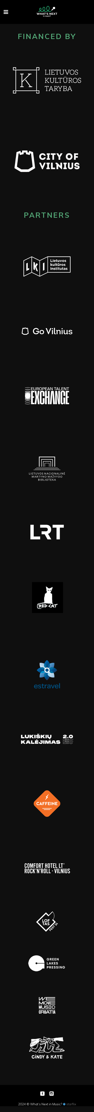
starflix (71, 1104)
